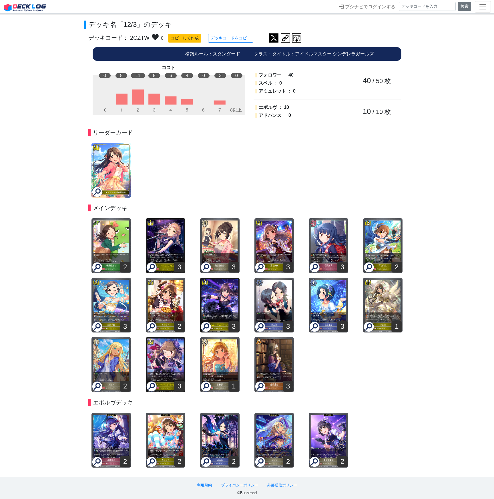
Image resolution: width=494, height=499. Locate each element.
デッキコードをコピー (231, 38)
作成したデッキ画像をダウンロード (296, 38)
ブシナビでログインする (369, 6)
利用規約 (204, 485)
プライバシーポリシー (239, 485)
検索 (465, 6)
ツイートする (273, 38)
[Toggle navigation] (483, 7)
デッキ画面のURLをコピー (285, 38)
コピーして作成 (185, 38)
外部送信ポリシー (282, 485)
